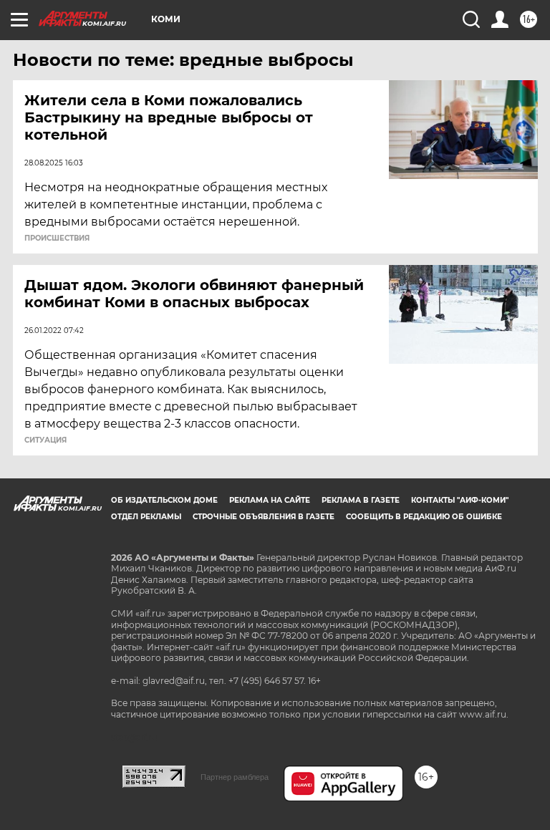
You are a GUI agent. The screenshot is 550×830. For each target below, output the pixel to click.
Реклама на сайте (269, 500)
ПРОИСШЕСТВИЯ (57, 238)
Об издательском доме (164, 500)
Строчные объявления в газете (263, 516)
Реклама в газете (361, 500)
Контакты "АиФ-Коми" (459, 500)
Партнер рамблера (235, 777)
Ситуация (45, 440)
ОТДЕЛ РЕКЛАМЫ (146, 516)
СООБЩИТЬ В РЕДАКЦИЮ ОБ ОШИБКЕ (424, 516)
